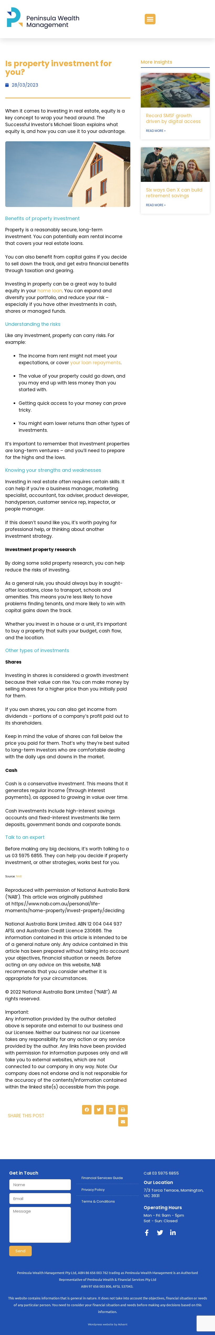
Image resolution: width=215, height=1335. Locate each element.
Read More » (156, 130)
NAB (19, 876)
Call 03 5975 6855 (161, 1173)
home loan (49, 291)
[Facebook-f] (147, 1233)
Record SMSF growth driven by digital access (173, 119)
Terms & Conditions (98, 1201)
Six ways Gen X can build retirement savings (174, 193)
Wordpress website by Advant (107, 1324)
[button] (150, 19)
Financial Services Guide (102, 1177)
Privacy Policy (93, 1189)
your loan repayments (95, 363)
